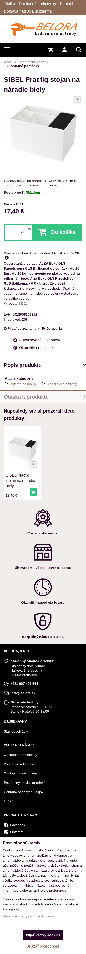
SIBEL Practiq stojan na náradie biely (20, 480)
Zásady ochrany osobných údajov (28, 916)
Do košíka (63, 232)
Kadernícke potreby (62, 384)
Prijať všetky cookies (43, 935)
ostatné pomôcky (23, 384)
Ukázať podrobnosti (43, 946)
